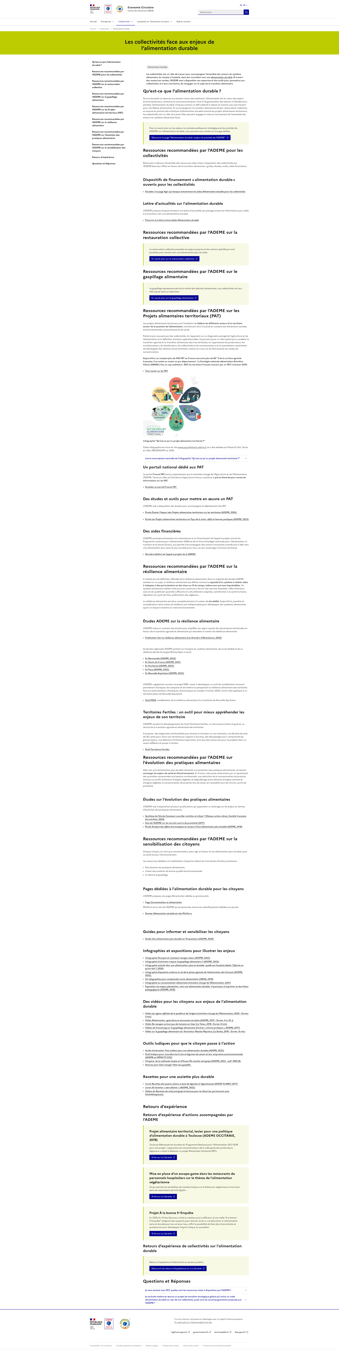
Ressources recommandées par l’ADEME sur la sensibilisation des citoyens (108, 147)
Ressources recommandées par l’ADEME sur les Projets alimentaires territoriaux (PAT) (108, 109)
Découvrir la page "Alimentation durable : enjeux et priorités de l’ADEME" (188, 137)
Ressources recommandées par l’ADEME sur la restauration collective (108, 84)
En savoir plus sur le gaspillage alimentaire (172, 297)
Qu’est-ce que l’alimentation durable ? (106, 63)
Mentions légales (152, 1346)
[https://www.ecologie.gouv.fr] (96, 1328)
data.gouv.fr (240, 1332)
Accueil (93, 21)
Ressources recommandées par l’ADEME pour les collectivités (108, 73)
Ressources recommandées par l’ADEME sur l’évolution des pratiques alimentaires (108, 135)
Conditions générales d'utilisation (128, 1346)
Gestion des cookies (191, 1346)
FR (244, 5)
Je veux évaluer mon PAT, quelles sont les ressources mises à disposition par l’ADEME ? (188, 1290)
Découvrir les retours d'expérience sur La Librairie (176, 1268)
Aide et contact (183, 21)
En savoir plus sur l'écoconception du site (193, 1322)
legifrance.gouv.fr (179, 1332)
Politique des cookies (171, 1346)
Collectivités (124, 21)
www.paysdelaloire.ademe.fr (192, 447)
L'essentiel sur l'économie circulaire (153, 21)
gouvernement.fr (201, 1332)
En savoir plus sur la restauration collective (172, 258)
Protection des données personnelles (217, 1346)
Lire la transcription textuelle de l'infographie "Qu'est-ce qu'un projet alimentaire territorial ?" (192, 458)
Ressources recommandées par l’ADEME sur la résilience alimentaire (108, 122)
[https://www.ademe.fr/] (108, 1328)
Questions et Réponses (103, 163)
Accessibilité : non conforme (101, 1346)
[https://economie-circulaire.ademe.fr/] (124, 1328)
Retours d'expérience (103, 157)
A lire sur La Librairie (161, 1157)
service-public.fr (221, 1332)
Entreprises (106, 21)
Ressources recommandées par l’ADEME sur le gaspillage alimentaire (108, 97)
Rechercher (246, 12)
